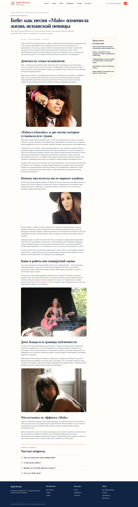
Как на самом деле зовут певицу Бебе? (40, 457)
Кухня (61, 3)
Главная (13, 12)
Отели (48, 495)
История (88, 3)
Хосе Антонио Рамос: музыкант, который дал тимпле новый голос (104, 47)
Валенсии (24, 67)
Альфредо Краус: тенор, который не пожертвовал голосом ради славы (103, 60)
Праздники (70, 3)
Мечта (47, 3)
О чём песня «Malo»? (32, 463)
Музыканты (105, 498)
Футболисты (106, 495)
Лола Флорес (42, 282)
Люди (54, 3)
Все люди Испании (108, 490)
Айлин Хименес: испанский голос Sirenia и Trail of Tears (103, 72)
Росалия (51, 282)
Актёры (104, 492)
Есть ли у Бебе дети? (32, 473)
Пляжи (48, 492)
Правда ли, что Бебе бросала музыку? (40, 468)
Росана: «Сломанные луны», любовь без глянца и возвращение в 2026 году (104, 53)
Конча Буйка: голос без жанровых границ (103, 67)
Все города (49, 490)
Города (79, 3)
